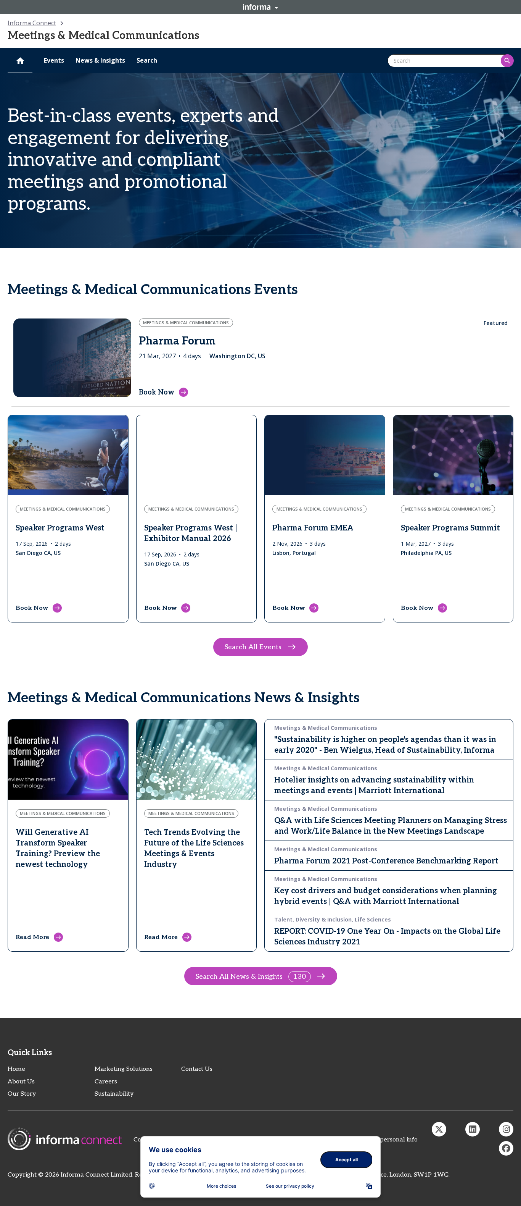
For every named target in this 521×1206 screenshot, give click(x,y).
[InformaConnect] (439, 1129)
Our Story (22, 1094)
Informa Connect (32, 23)
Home (16, 1069)
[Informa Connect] (472, 1129)
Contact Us (196, 1069)
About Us (21, 1081)
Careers (106, 1081)
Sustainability (114, 1094)
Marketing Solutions (124, 1069)
